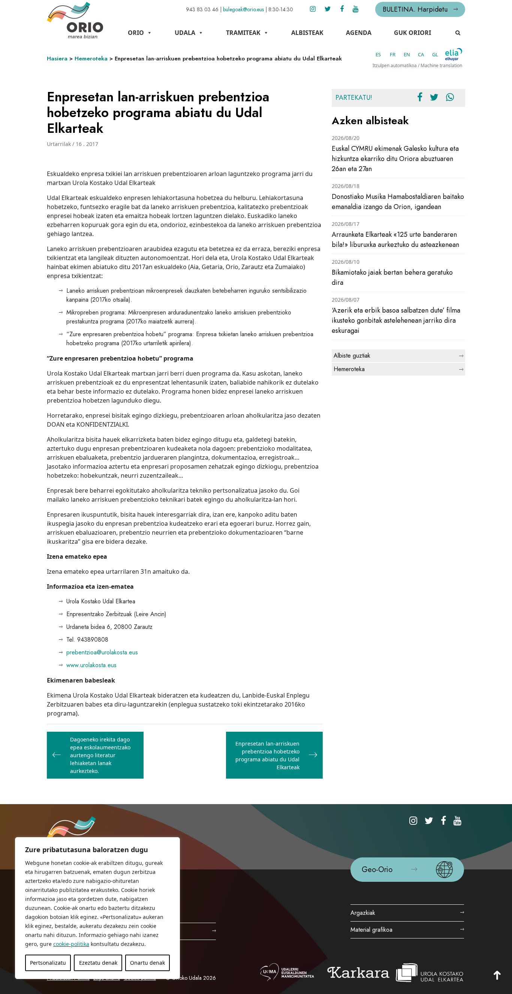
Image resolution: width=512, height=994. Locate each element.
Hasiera (57, 58)
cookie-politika (71, 943)
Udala (185, 33)
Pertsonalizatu (48, 962)
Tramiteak (243, 33)
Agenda (358, 33)
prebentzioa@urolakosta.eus (102, 652)
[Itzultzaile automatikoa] (454, 54)
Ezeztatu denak (98, 962)
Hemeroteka (91, 58)
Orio (136, 33)
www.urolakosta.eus (91, 665)
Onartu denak (147, 962)
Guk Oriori (412, 33)
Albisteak (307, 33)
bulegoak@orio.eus (243, 9)
